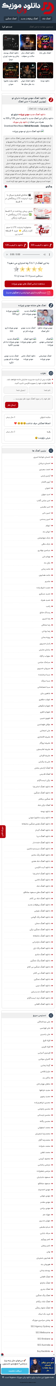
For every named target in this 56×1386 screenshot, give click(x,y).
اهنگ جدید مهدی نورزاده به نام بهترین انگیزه (11, 359)
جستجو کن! (7, 26)
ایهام (48, 525)
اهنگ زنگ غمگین (43, 1295)
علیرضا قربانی (44, 755)
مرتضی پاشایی (44, 1164)
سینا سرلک (45, 680)
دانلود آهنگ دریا (43, 836)
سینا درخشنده (44, 674)
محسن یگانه (45, 1121)
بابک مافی (46, 544)
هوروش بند (45, 1264)
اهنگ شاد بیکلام (43, 1301)
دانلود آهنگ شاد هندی (41, 861)
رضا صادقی (45, 624)
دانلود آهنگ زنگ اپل (41, 948)
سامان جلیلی (44, 649)
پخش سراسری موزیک (41, 1320)
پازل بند (47, 562)
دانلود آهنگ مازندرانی (41, 941)
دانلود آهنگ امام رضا (41, 873)
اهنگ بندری (45, 1289)
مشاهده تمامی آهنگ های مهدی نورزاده (28, 283)
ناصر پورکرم (45, 1239)
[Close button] (53, 1354)
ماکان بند (46, 1077)
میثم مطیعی (44, 1226)
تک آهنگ (32, 108)
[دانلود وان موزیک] (28, 8)
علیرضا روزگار (45, 743)
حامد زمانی (45, 569)
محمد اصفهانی (44, 1127)
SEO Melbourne (43, 1332)
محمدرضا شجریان (42, 1133)
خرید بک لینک (44, 1313)
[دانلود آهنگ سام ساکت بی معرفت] (28, 42)
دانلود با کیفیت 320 (39, 245)
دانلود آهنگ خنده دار (41, 842)
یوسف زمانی (45, 1270)
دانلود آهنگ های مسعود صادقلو (36, 892)
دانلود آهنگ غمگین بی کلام (38, 966)
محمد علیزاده (44, 1146)
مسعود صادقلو (44, 1183)
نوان (48, 1251)
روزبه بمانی (45, 637)
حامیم (47, 581)
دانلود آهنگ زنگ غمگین (40, 960)
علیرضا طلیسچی (43, 749)
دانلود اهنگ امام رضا (41, 786)
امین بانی (46, 512)
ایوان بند (46, 531)
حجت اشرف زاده (43, 587)
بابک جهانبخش (43, 537)
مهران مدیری (44, 1220)
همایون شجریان (43, 1258)
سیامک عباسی (44, 662)
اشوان (47, 488)
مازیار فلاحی (45, 1071)
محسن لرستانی (43, 1115)
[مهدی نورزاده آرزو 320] (11, 318)
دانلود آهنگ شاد (43, 886)
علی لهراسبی (45, 1028)
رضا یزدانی (46, 631)
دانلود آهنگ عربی (43, 985)
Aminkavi (30, 1382)
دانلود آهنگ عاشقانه (41, 935)
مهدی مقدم (45, 1202)
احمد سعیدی (44, 469)
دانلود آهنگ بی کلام (41, 973)
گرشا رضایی (45, 1065)
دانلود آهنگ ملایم (42, 954)
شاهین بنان (45, 693)
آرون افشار (45, 481)
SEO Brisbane (43, 1338)
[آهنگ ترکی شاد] (45, 42)
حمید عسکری (44, 593)
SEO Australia (43, 1345)
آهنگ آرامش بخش (42, 767)
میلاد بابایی (45, 1233)
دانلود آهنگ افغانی (42, 1004)
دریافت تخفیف (15, 1370)
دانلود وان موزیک (20, 122)
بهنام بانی (46, 556)
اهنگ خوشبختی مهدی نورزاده (45, 358)
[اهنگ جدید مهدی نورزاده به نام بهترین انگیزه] (11, 345)
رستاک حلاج (45, 612)
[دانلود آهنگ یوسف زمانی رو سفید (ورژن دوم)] (11, 42)
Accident (34, 1382)
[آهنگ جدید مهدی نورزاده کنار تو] (28, 318)
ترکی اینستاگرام (43, 780)
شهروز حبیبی (45, 718)
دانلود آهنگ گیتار (42, 830)
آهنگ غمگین (11, 18)
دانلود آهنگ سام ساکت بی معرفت (28, 55)
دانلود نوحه (45, 81)
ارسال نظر (12, 405)
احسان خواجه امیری (41, 457)
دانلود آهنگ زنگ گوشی (40, 917)
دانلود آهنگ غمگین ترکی (40, 929)
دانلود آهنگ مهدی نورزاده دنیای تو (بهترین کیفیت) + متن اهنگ (29, 99)
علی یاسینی (45, 1034)
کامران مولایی (44, 1059)
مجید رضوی (45, 1096)
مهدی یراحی (45, 1208)
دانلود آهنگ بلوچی (42, 910)
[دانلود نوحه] (45, 70)
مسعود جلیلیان (43, 1177)
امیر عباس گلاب (43, 500)
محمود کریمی (44, 1158)
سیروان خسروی (43, 668)
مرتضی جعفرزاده (43, 1171)
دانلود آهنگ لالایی (42, 879)
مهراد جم (46, 1214)
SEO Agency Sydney (40, 1326)
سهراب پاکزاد (44, 656)
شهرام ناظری (45, 711)
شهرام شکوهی (44, 705)
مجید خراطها (44, 1090)
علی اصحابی (45, 730)
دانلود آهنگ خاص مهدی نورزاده (28, 358)
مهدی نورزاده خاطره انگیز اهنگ (45, 330)
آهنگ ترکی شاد (45, 53)
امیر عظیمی (45, 506)
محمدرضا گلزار (44, 1139)
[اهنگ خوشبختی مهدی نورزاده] (45, 345)
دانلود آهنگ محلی (42, 923)
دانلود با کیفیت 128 (14, 245)
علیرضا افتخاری (43, 736)
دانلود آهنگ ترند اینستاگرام (38, 997)
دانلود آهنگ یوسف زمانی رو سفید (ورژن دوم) (11, 56)
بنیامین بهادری (44, 550)
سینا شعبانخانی (43, 687)
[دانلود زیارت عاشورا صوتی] (11, 70)
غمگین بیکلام (44, 799)
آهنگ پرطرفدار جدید (29, 18)
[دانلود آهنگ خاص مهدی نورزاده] (28, 345)
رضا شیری (46, 618)
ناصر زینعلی (45, 1245)
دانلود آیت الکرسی (42, 867)
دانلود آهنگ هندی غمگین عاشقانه (36, 823)
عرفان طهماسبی (43, 724)
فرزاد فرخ (46, 1040)
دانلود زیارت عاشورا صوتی (11, 83)
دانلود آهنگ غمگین (42, 792)
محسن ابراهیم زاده (42, 1102)
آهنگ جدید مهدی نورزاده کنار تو (28, 330)
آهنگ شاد (46, 18)
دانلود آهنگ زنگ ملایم (41, 854)
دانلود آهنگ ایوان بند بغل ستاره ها (28, 83)
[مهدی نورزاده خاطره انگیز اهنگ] (45, 318)
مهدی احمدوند (44, 1189)
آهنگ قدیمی (45, 774)
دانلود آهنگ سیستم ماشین (38, 848)
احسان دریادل (44, 463)
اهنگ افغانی (45, 1276)
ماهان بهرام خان (43, 1083)
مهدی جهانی (45, 1195)
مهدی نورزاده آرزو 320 (11, 330)
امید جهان (45, 494)
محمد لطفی (45, 1152)
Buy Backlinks (43, 1351)
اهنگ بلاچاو (45, 1282)
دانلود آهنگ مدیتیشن (40, 991)
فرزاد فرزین (46, 1046)
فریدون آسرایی (44, 1052)
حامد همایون (44, 575)
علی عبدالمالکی (43, 1021)
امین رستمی (45, 519)
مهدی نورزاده (43, 108)
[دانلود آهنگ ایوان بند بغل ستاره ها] (28, 70)
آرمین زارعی (45, 475)
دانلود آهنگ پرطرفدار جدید (39, 904)
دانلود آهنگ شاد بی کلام (40, 898)
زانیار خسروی (45, 643)
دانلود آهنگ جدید (37, 114)
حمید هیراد (45, 600)
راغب (48, 606)
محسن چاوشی (44, 1108)
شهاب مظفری (44, 699)
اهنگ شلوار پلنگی (42, 1307)
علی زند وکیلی (44, 761)
